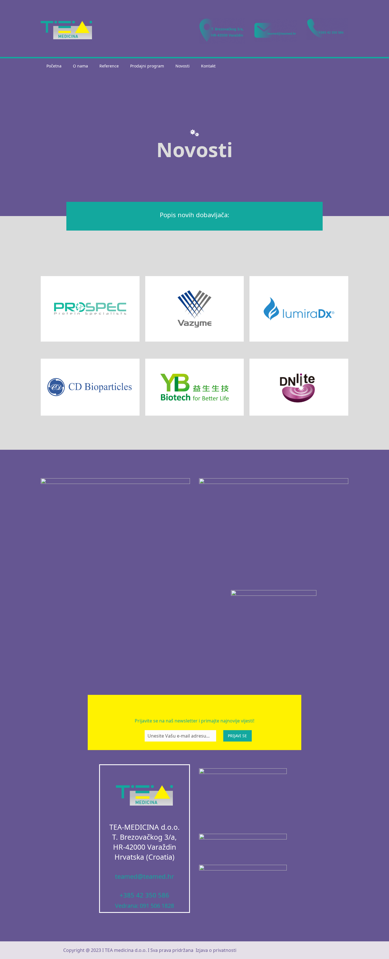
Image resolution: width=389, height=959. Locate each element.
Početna (54, 66)
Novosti (182, 66)
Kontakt (208, 66)
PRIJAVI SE (237, 735)
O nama (80, 66)
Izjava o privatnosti (216, 950)
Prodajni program (147, 66)
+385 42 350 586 (144, 895)
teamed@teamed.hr (144, 876)
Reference (109, 66)
